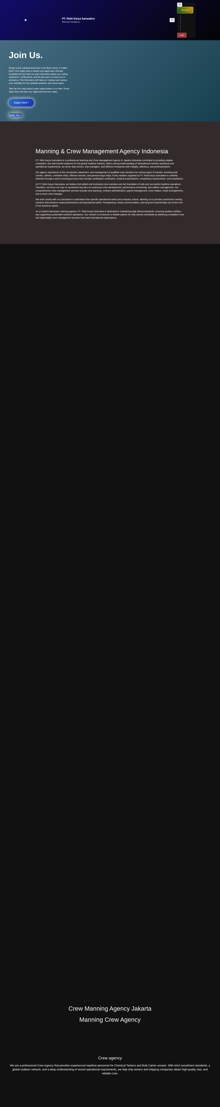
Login (182, 35)
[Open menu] (172, 20)
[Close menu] (179, 5)
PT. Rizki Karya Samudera (78, 18)
